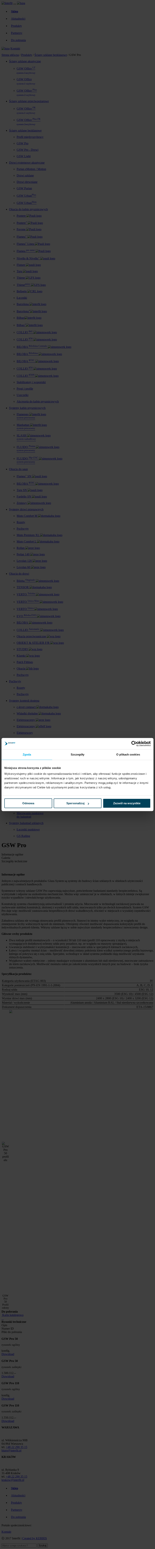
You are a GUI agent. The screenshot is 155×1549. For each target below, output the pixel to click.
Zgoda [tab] (27, 754)
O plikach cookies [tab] (128, 754)
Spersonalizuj (75, 803)
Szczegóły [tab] (77, 754)
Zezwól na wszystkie (126, 803)
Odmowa (28, 803)
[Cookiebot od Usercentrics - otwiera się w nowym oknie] (134, 743)
